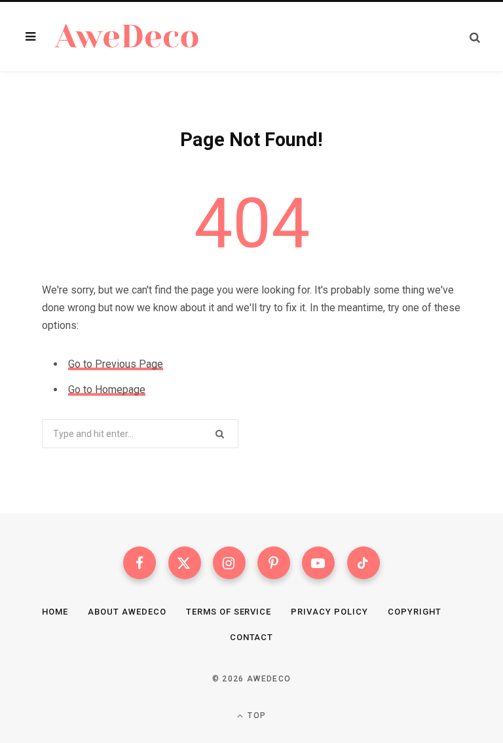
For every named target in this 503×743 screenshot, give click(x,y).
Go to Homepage (106, 389)
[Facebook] (139, 562)
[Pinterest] (273, 562)
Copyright (414, 612)
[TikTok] (363, 562)
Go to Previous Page (115, 364)
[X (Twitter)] (184, 562)
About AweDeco (127, 612)
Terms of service (229, 612)
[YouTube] (318, 562)
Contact (252, 637)
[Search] (475, 37)
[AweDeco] (127, 37)
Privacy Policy (329, 612)
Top (255, 715)
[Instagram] (229, 562)
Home (55, 612)
